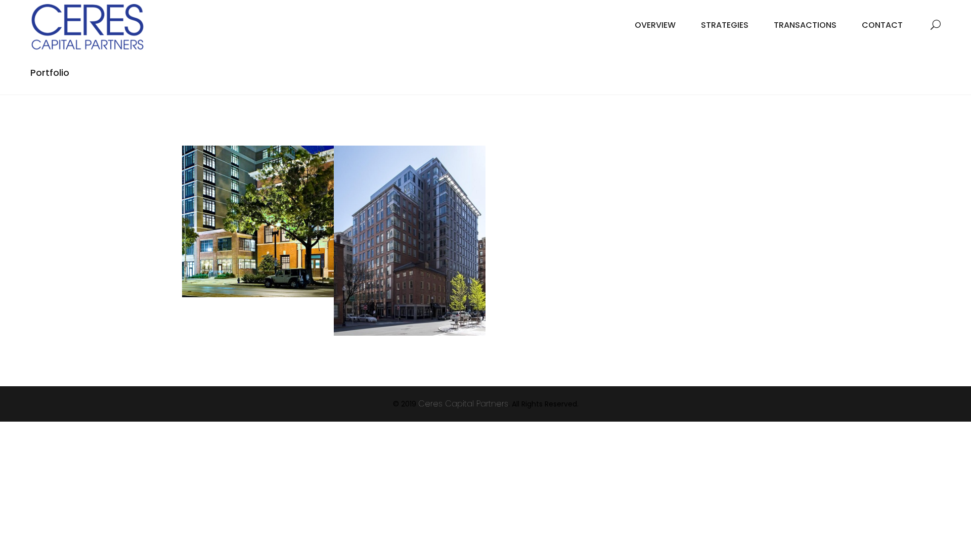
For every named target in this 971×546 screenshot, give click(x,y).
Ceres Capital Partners (463, 404)
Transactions (805, 25)
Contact (882, 25)
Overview (655, 25)
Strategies (724, 25)
